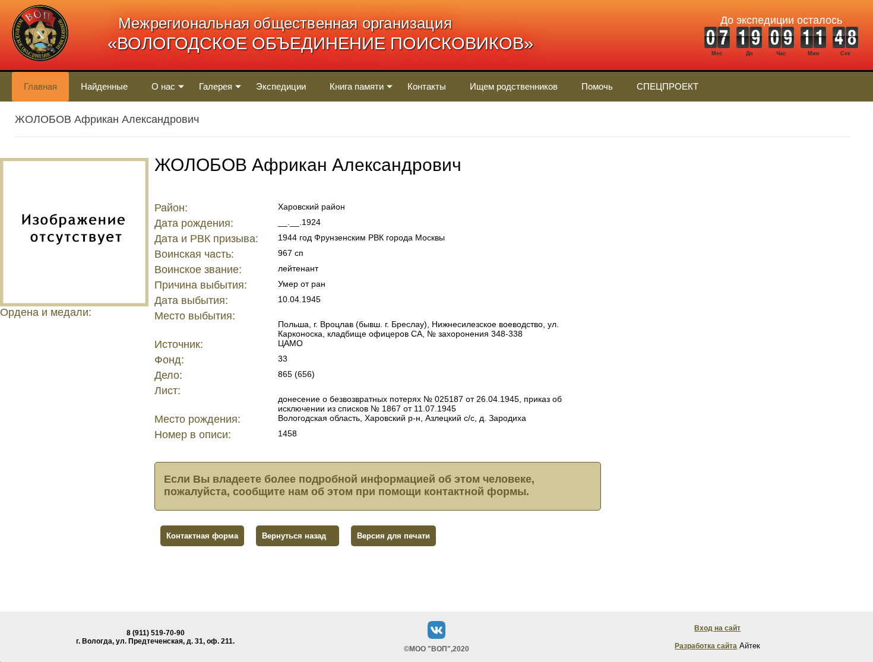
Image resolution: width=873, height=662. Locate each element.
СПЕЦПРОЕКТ (667, 86)
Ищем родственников (514, 86)
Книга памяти (357, 86)
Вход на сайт (717, 628)
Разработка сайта (706, 646)
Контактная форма (202, 535)
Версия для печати (393, 535)
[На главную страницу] (40, 67)
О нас (163, 86)
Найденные (104, 86)
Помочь (597, 86)
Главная (40, 86)
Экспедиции (281, 86)
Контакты (426, 86)
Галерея (215, 86)
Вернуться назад (294, 535)
